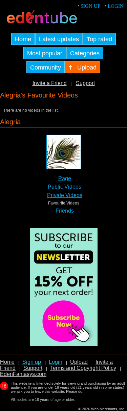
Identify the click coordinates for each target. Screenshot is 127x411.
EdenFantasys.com (23, 374)
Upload (79, 362)
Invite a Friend (50, 83)
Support (85, 83)
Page (64, 178)
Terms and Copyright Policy (83, 368)
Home (7, 362)
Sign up (90, 6)
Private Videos (64, 195)
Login (116, 6)
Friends (65, 211)
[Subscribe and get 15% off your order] (64, 344)
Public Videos (64, 187)
